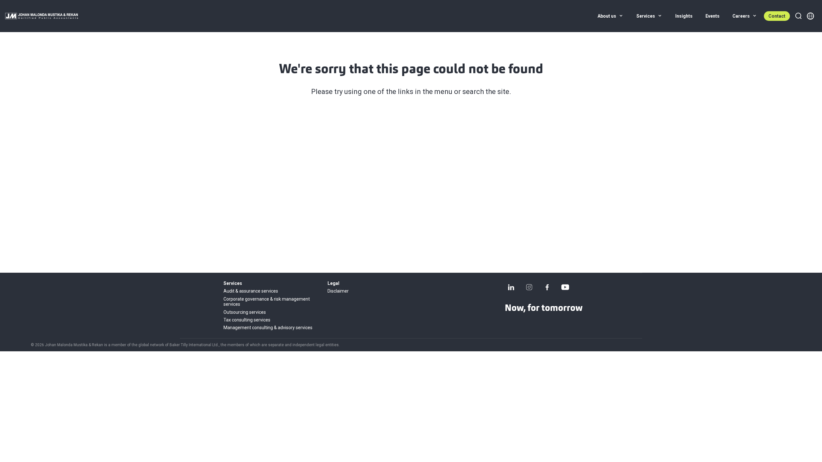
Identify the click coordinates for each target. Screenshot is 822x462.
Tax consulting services (246, 319)
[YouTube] (565, 287)
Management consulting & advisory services (267, 327)
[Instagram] (529, 287)
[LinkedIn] (511, 287)
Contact (776, 16)
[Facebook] (547, 287)
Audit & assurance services (250, 291)
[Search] (798, 16)
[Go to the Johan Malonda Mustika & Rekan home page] (41, 16)
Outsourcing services (244, 312)
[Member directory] (810, 16)
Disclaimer (338, 291)
